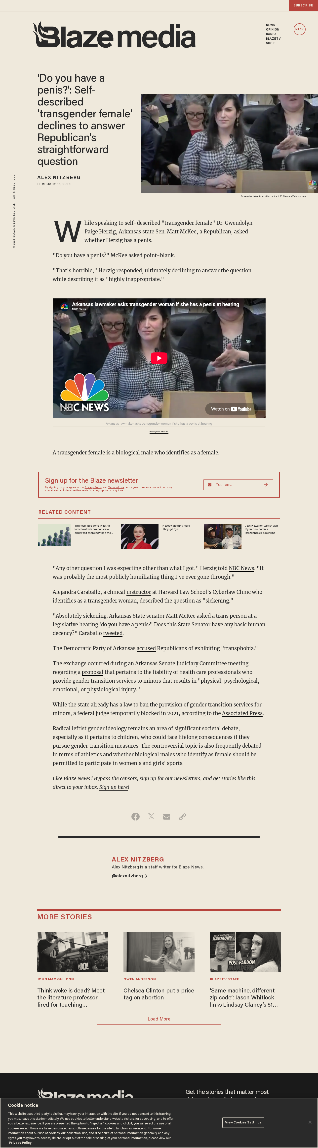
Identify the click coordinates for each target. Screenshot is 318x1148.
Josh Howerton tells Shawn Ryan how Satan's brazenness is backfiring (261, 529)
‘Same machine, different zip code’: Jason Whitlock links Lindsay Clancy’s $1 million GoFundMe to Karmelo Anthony (242, 998)
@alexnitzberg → (130, 876)
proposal (92, 672)
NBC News (241, 568)
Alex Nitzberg (59, 177)
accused (146, 648)
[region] (159, 1123)
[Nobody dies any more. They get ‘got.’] (140, 536)
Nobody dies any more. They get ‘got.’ (176, 527)
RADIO (271, 34)
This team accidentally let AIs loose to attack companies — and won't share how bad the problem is (93, 529)
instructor (138, 592)
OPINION (273, 29)
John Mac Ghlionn (55, 979)
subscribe (303, 5)
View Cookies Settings (243, 1122)
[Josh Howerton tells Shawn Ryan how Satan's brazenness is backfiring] (222, 536)
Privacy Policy (93, 487)
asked (241, 231)
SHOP (270, 43)
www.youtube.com (159, 432)
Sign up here (113, 787)
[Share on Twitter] (151, 817)
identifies (64, 601)
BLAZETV (273, 38)
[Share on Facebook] (135, 817)
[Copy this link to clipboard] (182, 817)
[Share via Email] (167, 817)
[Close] (310, 1122)
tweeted (112, 633)
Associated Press (242, 713)
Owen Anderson (139, 979)
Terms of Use (116, 487)
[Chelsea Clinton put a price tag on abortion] (159, 951)
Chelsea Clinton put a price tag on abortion (158, 994)
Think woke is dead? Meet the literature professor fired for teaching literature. (71, 998)
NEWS (270, 25)
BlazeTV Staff (224, 979)
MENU (299, 29)
